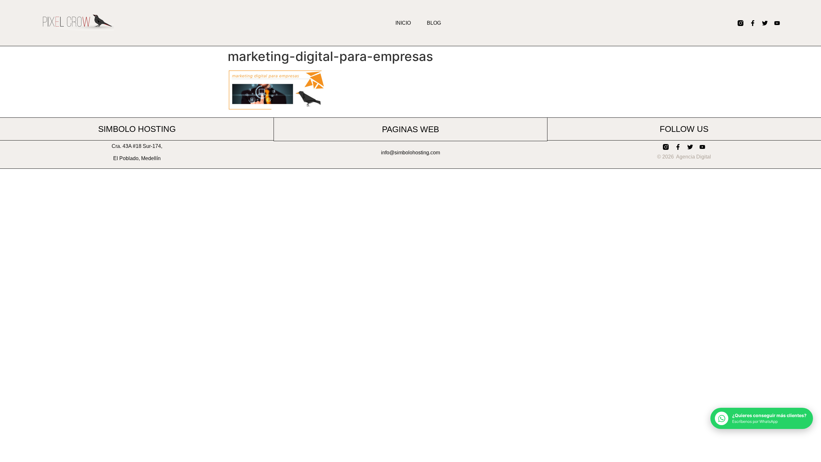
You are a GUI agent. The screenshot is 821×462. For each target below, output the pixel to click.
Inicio (403, 23)
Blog (434, 23)
